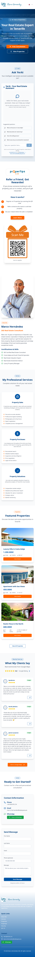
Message (6, 865)
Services (3, 919)
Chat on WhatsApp (17, 817)
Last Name (7, 843)
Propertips (4, 923)
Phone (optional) (8, 858)
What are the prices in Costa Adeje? (15, 127)
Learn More (17, 218)
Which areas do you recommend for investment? (18, 140)
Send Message (17, 879)
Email (5, 850)
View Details (17, 559)
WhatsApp (8, 942)
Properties (4, 921)
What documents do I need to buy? (14, 132)
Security (3, 926)
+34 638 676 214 (12, 804)
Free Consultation (18, 47)
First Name (7, 836)
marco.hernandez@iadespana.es (17, 810)
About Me (4, 917)
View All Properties (17, 646)
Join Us (3, 928)
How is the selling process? (13, 136)
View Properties (19, 51)
